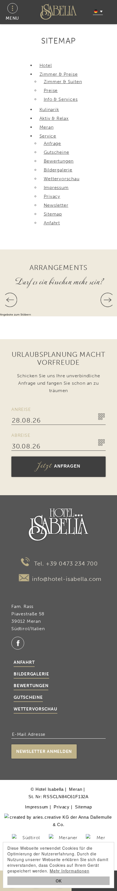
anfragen (58, 466)
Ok (59, 881)
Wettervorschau (35, 709)
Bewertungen (31, 685)
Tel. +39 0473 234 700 (65, 563)
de (98, 11)
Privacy (62, 806)
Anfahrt (24, 662)
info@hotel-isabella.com (66, 578)
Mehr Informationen (69, 871)
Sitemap (83, 806)
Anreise (21, 409)
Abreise (20, 435)
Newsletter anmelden (44, 751)
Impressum (36, 806)
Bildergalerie (31, 674)
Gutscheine (28, 697)
